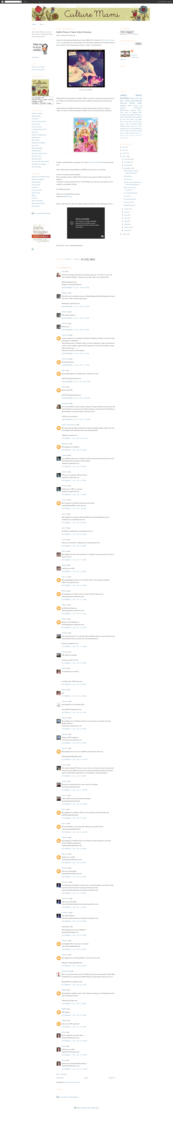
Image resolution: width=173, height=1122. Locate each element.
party (140, 121)
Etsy (130, 117)
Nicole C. (65, 748)
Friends (128, 100)
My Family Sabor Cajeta (39, 153)
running (133, 110)
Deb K (64, 370)
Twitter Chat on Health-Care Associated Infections (133, 183)
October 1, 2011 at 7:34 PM (74, 571)
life (141, 135)
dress (136, 121)
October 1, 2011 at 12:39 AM (74, 438)
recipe (139, 103)
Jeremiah (124, 98)
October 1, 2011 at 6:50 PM (74, 546)
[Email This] (85, 259)
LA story (34, 198)
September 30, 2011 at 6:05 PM (75, 287)
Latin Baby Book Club (39, 129)
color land (35, 119)
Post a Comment (61, 1074)
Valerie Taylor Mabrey (69, 425)
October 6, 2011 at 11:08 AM (74, 832)
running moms (124, 115)
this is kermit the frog (130, 193)
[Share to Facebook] (92, 259)
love (136, 126)
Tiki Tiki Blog (36, 167)
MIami (140, 119)
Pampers (135, 112)
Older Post (112, 1078)
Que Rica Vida (124, 119)
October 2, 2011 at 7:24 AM (74, 627)
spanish (126, 117)
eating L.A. (35, 187)
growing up (132, 135)
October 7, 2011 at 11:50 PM (74, 1055)
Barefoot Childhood (38, 179)
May (126, 218)
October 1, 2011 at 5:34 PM (74, 494)
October (127, 165)
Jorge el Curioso (129, 202)
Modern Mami (36, 151)
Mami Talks (35, 140)
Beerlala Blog (36, 182)
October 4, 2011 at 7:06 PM (74, 776)
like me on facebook (38, 69)
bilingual (139, 131)
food (140, 112)
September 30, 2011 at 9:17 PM (75, 365)
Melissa (64, 668)
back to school (124, 121)
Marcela (139, 124)
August (126, 209)
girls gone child (37, 190)
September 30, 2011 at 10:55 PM (76, 381)
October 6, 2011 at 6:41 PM (74, 877)
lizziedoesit (65, 403)
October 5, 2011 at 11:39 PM (74, 790)
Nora (63, 271)
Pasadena (122, 126)
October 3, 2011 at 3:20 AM (74, 712)
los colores (127, 196)
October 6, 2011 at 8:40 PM (74, 966)
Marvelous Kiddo (37, 201)
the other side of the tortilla (40, 161)
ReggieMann (66, 971)
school (140, 126)
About (42, 24)
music (122, 117)
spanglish (122, 128)
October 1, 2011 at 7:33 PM (74, 560)
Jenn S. (64, 809)
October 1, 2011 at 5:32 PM (74, 466)
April (126, 221)
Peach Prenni (36, 206)
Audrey (123, 95)
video (126, 124)
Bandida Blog (36, 116)
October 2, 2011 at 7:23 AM (74, 613)
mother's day (133, 119)
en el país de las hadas (39, 121)
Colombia (137, 133)
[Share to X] (89, 259)
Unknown (65, 837)
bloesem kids (36, 185)
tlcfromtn (65, 633)
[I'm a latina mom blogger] (41, 213)
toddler (132, 115)
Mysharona (65, 444)
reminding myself (129, 205)
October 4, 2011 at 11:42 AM (74, 759)
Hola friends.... (128, 176)
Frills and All (36, 124)
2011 (124, 156)
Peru (124, 131)
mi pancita (35, 145)
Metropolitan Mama (38, 203)
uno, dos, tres (128, 179)
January (127, 230)
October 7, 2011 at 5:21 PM (74, 1015)
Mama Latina (36, 137)
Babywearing (124, 110)
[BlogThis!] (87, 259)
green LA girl (36, 193)
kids (134, 117)
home (132, 126)
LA (130, 112)
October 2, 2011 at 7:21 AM (74, 599)
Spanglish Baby (37, 159)
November (127, 162)
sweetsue (64, 455)
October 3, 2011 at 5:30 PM (74, 743)
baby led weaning (131, 131)
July (125, 212)
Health (135, 128)
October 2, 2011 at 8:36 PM (74, 684)
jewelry (137, 135)
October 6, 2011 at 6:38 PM (74, 849)
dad (134, 121)
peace (126, 138)
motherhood (138, 108)
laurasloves (65, 882)
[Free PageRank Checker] (86, 1108)
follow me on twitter (38, 67)
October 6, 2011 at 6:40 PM (74, 862)
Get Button (35, 57)
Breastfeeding (137, 100)
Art (136, 115)
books (130, 121)
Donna (64, 1032)
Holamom (65, 293)
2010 (124, 234)
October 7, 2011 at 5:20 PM (74, 1003)
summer (123, 105)
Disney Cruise (130, 128)
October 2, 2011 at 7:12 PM (74, 663)
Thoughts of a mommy (39, 164)
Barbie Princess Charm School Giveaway (131, 172)
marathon (139, 117)
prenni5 (64, 765)
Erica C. (64, 823)
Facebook (69, 196)
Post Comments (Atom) (72, 1082)
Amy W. (64, 514)
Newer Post (60, 1078)
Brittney (64, 591)
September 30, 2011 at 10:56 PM (76, 398)
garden (128, 126)
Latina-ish (35, 132)
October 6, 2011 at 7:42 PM (74, 893)
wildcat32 (65, 701)
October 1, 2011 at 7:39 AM (74, 450)
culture (129, 105)
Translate (135, 34)
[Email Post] (82, 259)
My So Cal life (36, 156)
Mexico (139, 115)
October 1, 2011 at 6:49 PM (74, 522)
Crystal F (65, 500)
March (126, 224)
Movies (132, 103)
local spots (124, 112)
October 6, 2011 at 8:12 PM (74, 949)
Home (34, 24)
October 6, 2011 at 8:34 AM (74, 818)
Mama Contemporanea (39, 135)
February (127, 227)
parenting (122, 138)
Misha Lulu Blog (37, 148)
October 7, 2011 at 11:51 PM (74, 1069)
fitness (122, 133)
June (126, 215)
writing (132, 133)
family (139, 95)
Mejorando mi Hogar (38, 143)
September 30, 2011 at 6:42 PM (75, 306)
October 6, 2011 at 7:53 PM (74, 935)
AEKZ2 (64, 990)
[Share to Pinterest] (94, 259)
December (127, 159)
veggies (122, 124)
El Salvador (133, 124)
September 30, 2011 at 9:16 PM (75, 353)
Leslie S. (64, 781)
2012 (124, 153)
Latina (131, 98)
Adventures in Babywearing (41, 177)
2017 (124, 147)
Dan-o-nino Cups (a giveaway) (130, 188)
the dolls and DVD (95, 162)
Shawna (64, 551)
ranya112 (65, 577)
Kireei (34, 195)
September (127, 168)
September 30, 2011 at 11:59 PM (76, 419)
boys (127, 135)
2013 (124, 150)
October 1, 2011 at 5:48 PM (74, 508)
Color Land (65, 335)
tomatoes (126, 133)
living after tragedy (130, 199)
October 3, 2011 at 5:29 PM (74, 729)
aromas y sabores (37, 113)
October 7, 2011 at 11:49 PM (74, 1041)
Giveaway (123, 103)
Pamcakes (65, 718)
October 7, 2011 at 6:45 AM (74, 985)
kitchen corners (37, 127)
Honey (140, 110)
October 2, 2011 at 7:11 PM (74, 646)
